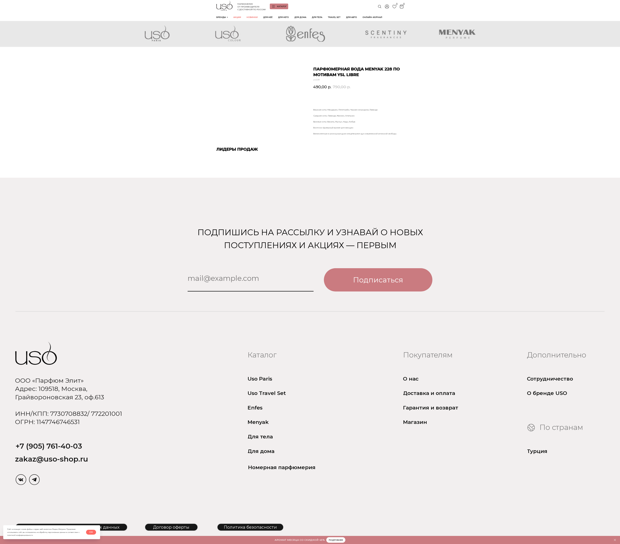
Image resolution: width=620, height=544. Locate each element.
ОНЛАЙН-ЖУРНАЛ (372, 17)
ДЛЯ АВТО (351, 17)
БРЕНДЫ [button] (221, 17)
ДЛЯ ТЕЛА (317, 17)
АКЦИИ (237, 17)
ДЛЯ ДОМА (300, 17)
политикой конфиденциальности (20, 535)
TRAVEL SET (334, 17)
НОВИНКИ (252, 17)
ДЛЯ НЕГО (283, 17)
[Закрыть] (615, 540)
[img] (20, 479)
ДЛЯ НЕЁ (268, 17)
